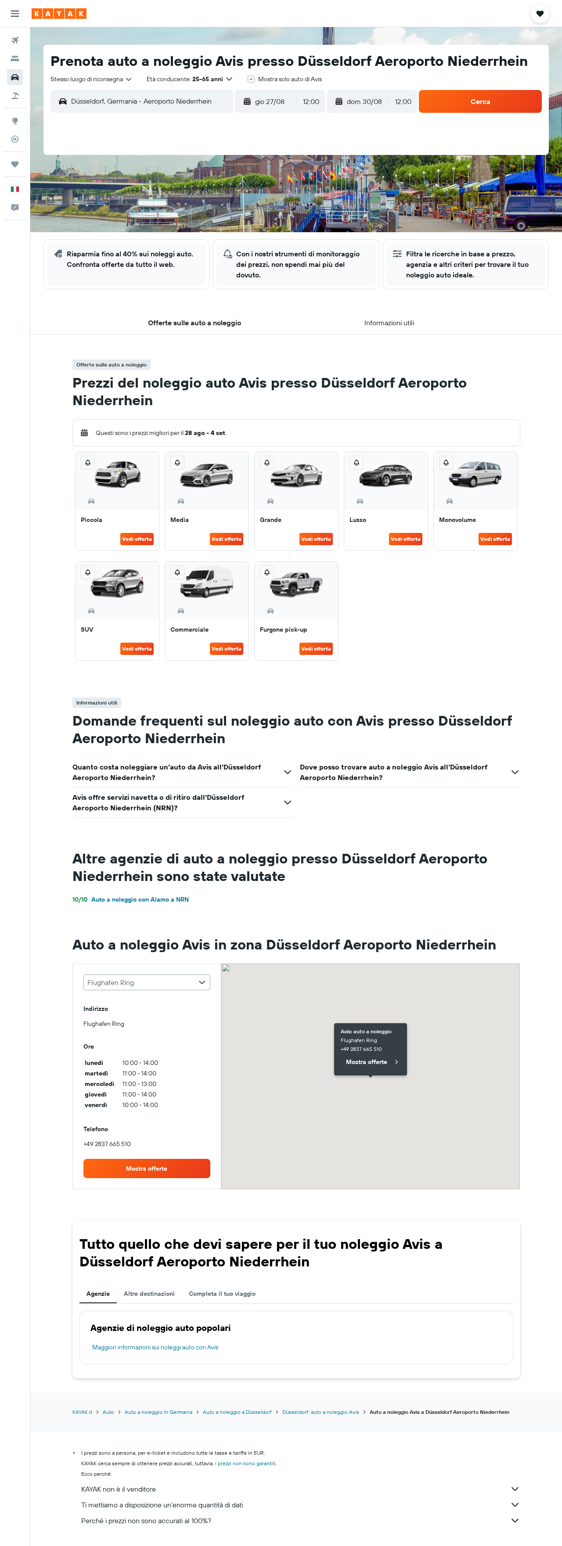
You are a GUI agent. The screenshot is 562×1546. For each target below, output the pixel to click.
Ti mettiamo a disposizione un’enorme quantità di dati (162, 1504)
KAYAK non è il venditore (118, 1489)
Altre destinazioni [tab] (149, 1294)
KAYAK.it (82, 1412)
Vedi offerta (137, 539)
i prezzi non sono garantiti (245, 1463)
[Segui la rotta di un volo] (15, 139)
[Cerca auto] (15, 77)
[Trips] (15, 164)
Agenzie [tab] (98, 1294)
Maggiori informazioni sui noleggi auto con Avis (155, 1347)
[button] (15, 13)
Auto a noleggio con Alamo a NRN (130, 899)
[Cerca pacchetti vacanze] (15, 95)
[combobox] (91, 79)
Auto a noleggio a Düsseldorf (237, 1412)
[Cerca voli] (15, 40)
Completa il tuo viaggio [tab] (222, 1294)
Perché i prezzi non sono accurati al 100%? (146, 1520)
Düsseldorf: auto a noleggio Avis (320, 1412)
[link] (147, 1168)
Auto (108, 1412)
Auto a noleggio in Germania (158, 1412)
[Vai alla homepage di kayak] (59, 13)
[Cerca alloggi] (15, 59)
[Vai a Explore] (15, 120)
